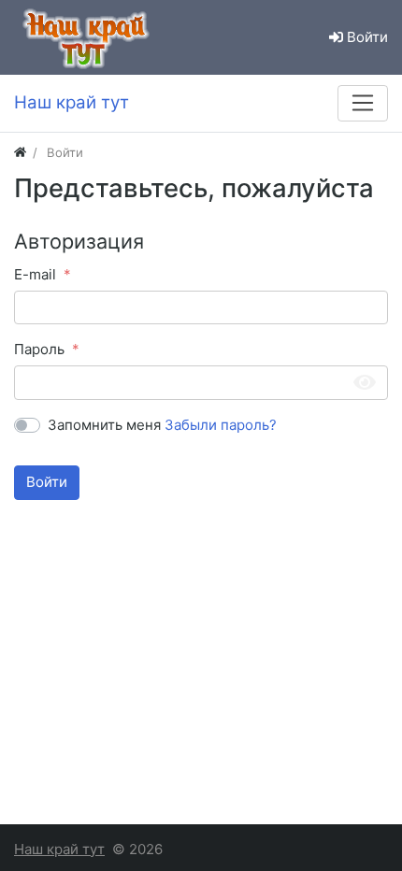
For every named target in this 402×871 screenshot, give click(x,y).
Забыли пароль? (221, 425)
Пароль (39, 349)
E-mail (35, 274)
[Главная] (20, 152)
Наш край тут (59, 849)
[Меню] (362, 103)
